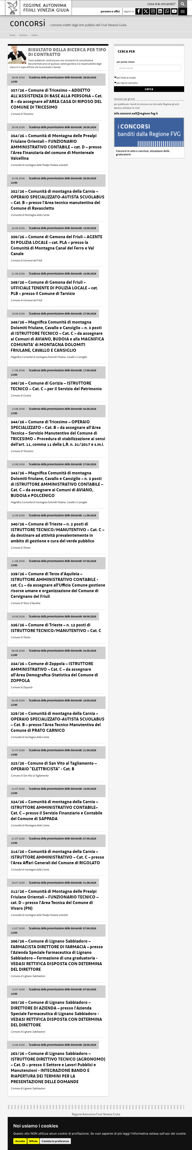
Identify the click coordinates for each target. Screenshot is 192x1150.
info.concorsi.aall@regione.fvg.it (136, 113)
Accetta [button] (20, 1141)
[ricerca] (182, 4)
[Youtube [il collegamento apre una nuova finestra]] (174, 11)
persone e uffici (110, 11)
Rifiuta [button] (33, 1141)
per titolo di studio (126, 77)
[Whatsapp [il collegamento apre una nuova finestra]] (167, 11)
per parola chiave (126, 62)
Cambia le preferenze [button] (55, 1141)
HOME (12, 35)
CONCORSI (23, 35)
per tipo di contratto (127, 83)
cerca (149, 89)
